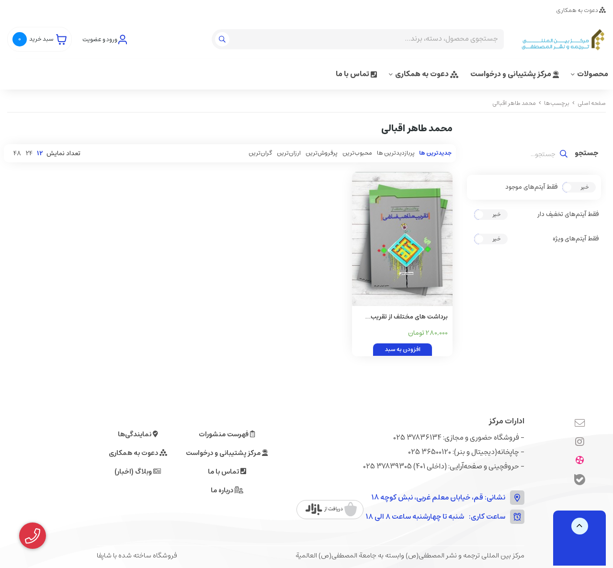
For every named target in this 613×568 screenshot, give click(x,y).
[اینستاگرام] (579, 442)
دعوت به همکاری (577, 10)
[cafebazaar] (331, 509)
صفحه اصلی (592, 103)
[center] (223, 39)
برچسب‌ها (556, 103)
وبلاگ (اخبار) (133, 471)
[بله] (579, 481)
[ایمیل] (579, 424)
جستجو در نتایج (587, 154)
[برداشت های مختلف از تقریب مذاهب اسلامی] (402, 239)
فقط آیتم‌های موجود (531, 187)
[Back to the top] (579, 526)
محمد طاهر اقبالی (514, 103)
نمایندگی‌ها (135, 434)
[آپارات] (579, 461)
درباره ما (223, 490)
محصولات (592, 74)
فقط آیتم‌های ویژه (576, 239)
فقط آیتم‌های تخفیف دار (568, 214)
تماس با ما (353, 74)
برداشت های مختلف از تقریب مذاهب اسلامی (409, 317)
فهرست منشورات (224, 434)
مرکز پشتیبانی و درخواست (511, 74)
